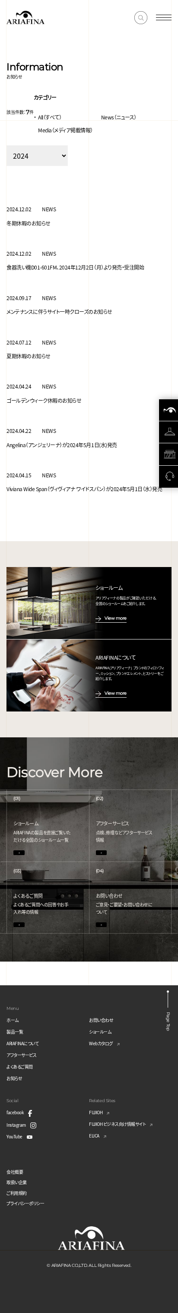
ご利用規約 (16, 1193)
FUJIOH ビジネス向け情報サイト (117, 1124)
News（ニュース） (119, 117)
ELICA (94, 1135)
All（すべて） (49, 117)
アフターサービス (21, 1055)
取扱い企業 (16, 1182)
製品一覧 (14, 1031)
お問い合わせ (101, 1020)
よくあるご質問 (19, 1066)
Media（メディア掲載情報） (65, 130)
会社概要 (14, 1172)
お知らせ (14, 1078)
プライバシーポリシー (25, 1203)
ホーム (12, 1020)
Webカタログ (101, 1043)
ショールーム (100, 1031)
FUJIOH (95, 1112)
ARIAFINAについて (22, 1043)
